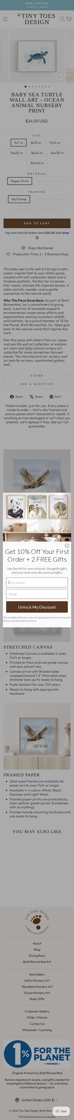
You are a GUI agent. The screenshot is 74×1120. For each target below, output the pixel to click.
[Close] (67, 545)
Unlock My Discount (37, 606)
